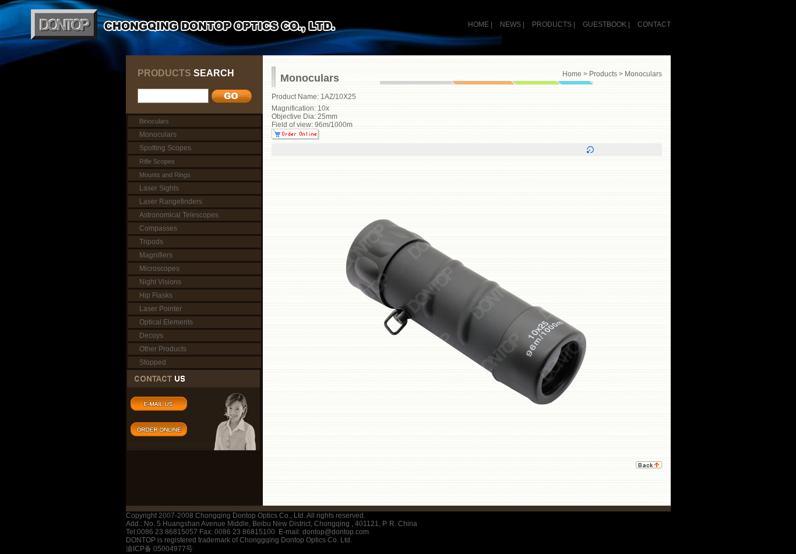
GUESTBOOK (603, 24)
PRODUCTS (552, 24)
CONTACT (654, 24)
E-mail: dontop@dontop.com (324, 532)
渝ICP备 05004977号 (159, 549)
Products (603, 74)
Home (572, 74)
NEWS (510, 24)
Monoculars (643, 74)
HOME (478, 24)
